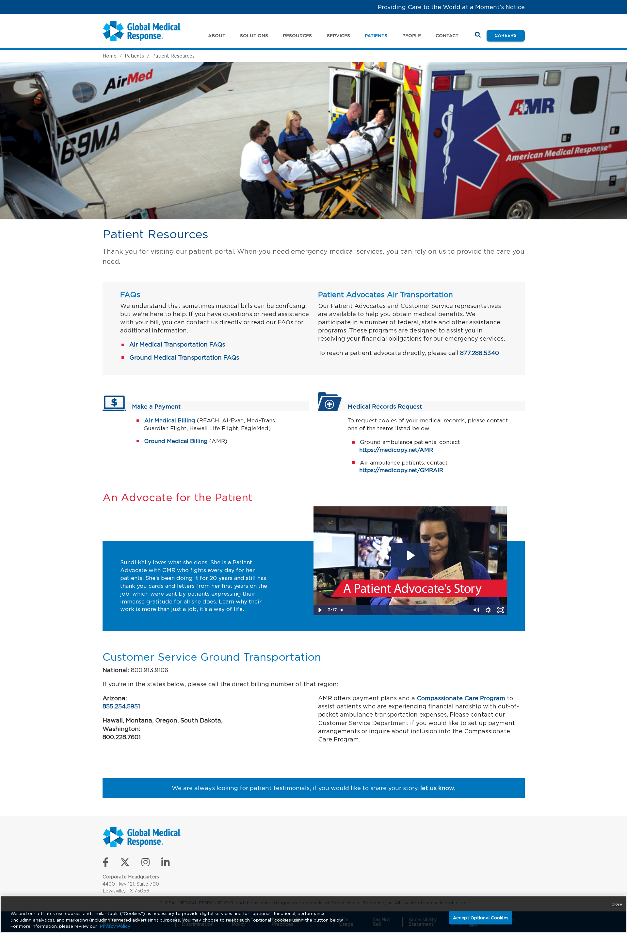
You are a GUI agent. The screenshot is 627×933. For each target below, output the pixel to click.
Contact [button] (447, 35)
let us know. (437, 788)
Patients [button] (376, 35)
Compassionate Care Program (461, 698)
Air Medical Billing (169, 420)
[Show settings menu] (488, 610)
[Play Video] (320, 610)
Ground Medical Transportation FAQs (184, 357)
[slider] (404, 610)
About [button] (216, 35)
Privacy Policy (115, 926)
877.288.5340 (479, 352)
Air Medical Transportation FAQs (177, 344)
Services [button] (338, 35)
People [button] (411, 35)
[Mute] (476, 610)
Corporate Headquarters (131, 876)
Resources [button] (297, 35)
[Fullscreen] (501, 610)
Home (110, 56)
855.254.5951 (121, 706)
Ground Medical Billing (176, 441)
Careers (509, 35)
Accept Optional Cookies (480, 917)
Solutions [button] (254, 35)
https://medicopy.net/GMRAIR (401, 470)
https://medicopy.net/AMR (396, 450)
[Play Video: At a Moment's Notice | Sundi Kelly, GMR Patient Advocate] (410, 555)
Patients (134, 56)
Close (616, 904)
